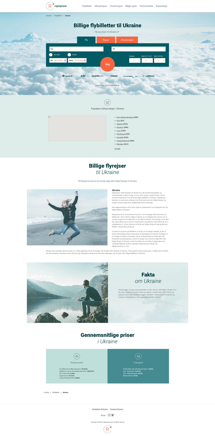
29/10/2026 (79, 60)
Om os (103, 415)
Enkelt (74, 55)
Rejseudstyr (161, 6)
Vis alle (117, 149)
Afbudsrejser (101, 6)
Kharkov (120, 127)
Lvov (118, 131)
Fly (86, 40)
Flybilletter (87, 6)
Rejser (106, 40)
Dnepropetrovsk (123, 141)
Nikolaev (120, 144)
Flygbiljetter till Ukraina (100, 409)
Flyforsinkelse (146, 6)
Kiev (118, 121)
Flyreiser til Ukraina (116, 409)
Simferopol (121, 134)
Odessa (120, 124)
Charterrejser (116, 6)
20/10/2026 (58, 60)
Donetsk (120, 137)
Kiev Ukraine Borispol (125, 117)
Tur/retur (57, 55)
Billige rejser (131, 6)
